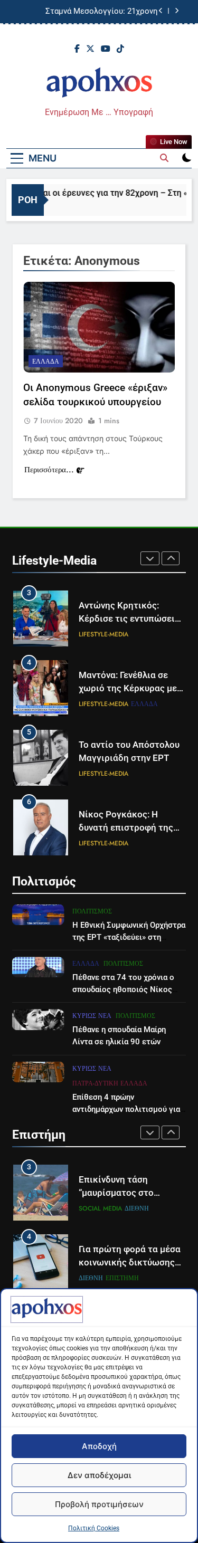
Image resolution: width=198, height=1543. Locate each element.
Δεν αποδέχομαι (99, 1475)
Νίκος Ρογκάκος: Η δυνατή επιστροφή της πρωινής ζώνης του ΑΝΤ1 (132, 827)
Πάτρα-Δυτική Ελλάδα (109, 1083)
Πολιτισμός (92, 911)
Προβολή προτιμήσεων (99, 1504)
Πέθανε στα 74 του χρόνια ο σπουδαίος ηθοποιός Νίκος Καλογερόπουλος (123, 989)
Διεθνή (137, 1208)
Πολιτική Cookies (93, 1528)
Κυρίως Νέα (91, 1016)
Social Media (100, 1208)
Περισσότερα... (49, 469)
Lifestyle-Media (103, 634)
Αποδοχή (99, 1446)
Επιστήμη (122, 1278)
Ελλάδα (45, 361)
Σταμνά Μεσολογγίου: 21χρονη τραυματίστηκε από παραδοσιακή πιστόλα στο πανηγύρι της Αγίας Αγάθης (97, 6)
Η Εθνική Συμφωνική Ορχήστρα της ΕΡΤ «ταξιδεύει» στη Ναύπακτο (128, 937)
